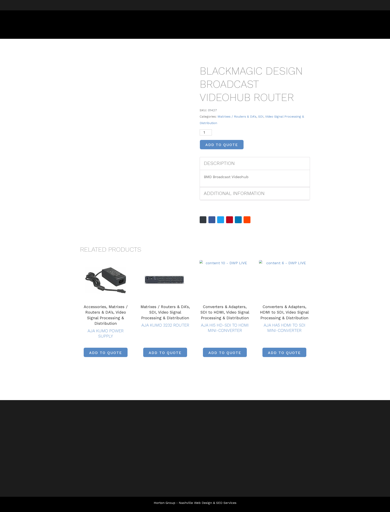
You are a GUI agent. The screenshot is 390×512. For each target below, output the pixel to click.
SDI (260, 116)
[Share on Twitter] (220, 219)
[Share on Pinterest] (229, 219)
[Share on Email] (203, 219)
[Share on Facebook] (211, 219)
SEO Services (226, 503)
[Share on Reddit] (247, 219)
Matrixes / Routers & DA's (237, 116)
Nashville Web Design (195, 503)
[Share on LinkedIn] (238, 219)
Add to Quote (221, 145)
